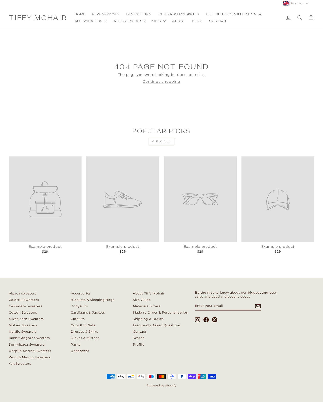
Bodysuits (79, 306)
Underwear (80, 351)
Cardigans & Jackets (88, 312)
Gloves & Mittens (85, 338)
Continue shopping (161, 81)
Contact (218, 21)
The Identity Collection (232, 14)
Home (80, 14)
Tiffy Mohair (38, 17)
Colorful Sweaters (24, 300)
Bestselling (139, 14)
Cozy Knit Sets (83, 325)
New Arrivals (106, 14)
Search (139, 338)
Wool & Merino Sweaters (29, 357)
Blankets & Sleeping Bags (92, 300)
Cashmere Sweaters (25, 306)
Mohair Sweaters (23, 325)
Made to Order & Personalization (160, 312)
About (178, 21)
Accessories (81, 293)
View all (161, 141)
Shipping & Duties (148, 319)
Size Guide (142, 300)
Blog (197, 21)
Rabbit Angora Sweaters (29, 338)
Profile (138, 344)
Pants (75, 344)
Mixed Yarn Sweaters (26, 319)
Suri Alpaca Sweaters (27, 344)
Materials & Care (147, 306)
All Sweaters (89, 21)
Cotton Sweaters (23, 312)
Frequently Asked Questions (157, 325)
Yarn (157, 21)
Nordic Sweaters (23, 331)
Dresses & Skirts (84, 331)
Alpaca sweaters (22, 293)
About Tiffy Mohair (149, 293)
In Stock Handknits (178, 14)
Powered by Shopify (161, 385)
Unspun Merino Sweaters (30, 351)
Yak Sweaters (20, 363)
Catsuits (78, 319)
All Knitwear (128, 21)
